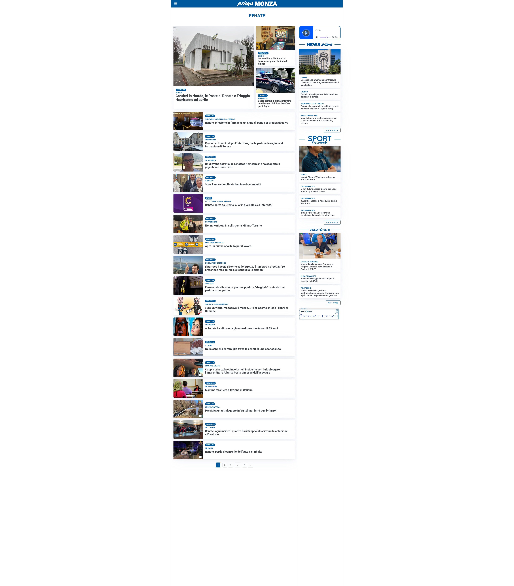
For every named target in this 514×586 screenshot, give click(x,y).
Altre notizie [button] (332, 130)
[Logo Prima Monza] (257, 4)
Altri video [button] (333, 302)
